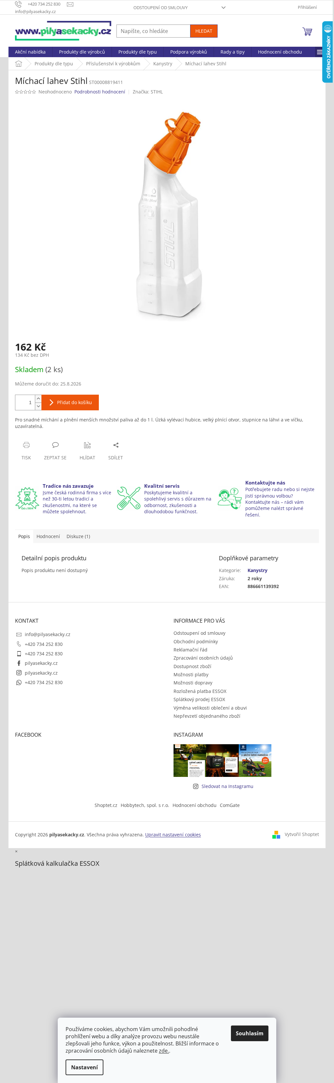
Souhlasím (250, 1033)
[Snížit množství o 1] (38, 406)
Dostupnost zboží (192, 666)
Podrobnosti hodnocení (99, 92)
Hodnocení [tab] (48, 536)
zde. (164, 1050)
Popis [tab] (24, 536)
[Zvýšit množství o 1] (38, 398)
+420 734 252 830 (44, 644)
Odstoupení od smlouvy (160, 7)
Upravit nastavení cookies (173, 834)
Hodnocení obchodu (195, 805)
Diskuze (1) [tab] (78, 536)
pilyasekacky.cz (41, 663)
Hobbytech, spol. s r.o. (145, 805)
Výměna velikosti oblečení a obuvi (210, 708)
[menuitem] (30, 52)
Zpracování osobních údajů (203, 658)
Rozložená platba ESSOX (200, 691)
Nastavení (84, 1067)
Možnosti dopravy (193, 683)
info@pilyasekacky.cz (47, 634)
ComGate (230, 805)
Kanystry (257, 570)
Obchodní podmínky (196, 641)
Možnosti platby (191, 674)
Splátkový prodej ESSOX (199, 699)
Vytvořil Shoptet (302, 834)
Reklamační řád (190, 650)
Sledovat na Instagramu (227, 786)
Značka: (148, 92)
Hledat (203, 31)
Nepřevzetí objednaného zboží (207, 716)
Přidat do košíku (74, 402)
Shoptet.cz (106, 805)
